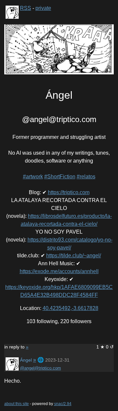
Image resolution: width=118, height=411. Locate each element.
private (43, 8)
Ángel (26, 360)
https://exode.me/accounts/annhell (59, 271)
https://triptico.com (68, 192)
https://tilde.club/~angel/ (73, 255)
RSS (25, 8)
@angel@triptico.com (40, 368)
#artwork (33, 176)
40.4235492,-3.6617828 (70, 308)
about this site (16, 403)
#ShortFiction (59, 176)
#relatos (86, 176)
